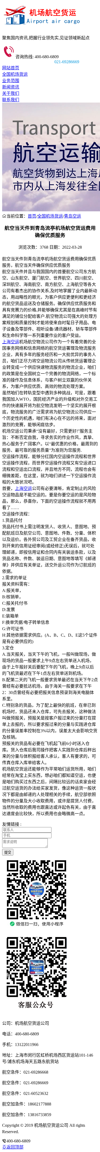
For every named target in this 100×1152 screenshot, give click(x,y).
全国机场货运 (15, 74)
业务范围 (10, 80)
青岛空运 (72, 216)
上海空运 (10, 342)
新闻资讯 (10, 87)
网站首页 (10, 68)
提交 (7, 852)
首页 (32, 216)
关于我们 (10, 93)
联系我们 (10, 100)
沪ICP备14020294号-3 (39, 1131)
